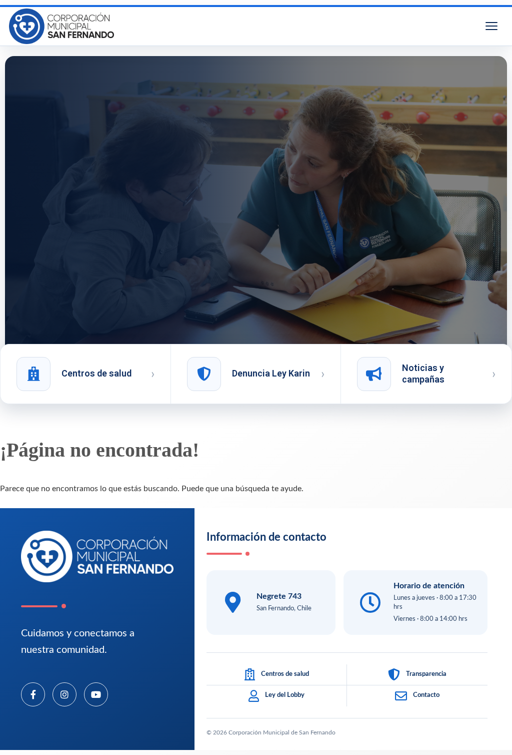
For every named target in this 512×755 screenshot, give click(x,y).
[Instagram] (64, 694)
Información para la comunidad (284, 304)
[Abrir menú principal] (491, 26)
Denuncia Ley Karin (271, 373)
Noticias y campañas (423, 373)
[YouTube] (96, 694)
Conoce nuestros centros (119, 304)
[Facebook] (33, 694)
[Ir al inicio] (61, 26)
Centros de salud (97, 373)
